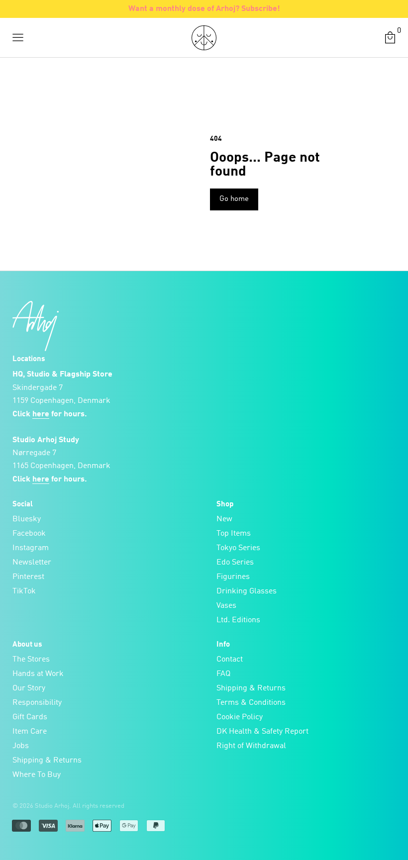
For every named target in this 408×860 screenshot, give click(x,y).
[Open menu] (18, 38)
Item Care (29, 732)
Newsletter (31, 563)
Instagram (30, 548)
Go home (234, 199)
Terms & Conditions (251, 703)
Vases (226, 606)
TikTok (24, 591)
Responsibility (37, 703)
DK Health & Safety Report (262, 732)
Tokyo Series (238, 548)
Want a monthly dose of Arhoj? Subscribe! (204, 9)
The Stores (31, 660)
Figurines (233, 577)
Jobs (20, 746)
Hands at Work (38, 674)
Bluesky (26, 519)
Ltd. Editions (238, 620)
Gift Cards (29, 717)
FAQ (223, 674)
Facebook (29, 534)
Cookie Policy (239, 717)
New (224, 519)
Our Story (28, 688)
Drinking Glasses (246, 591)
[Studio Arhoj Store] (204, 37)
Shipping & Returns (47, 760)
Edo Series (235, 563)
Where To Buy (36, 775)
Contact (229, 660)
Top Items (233, 534)
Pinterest (28, 577)
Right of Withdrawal (251, 746)
